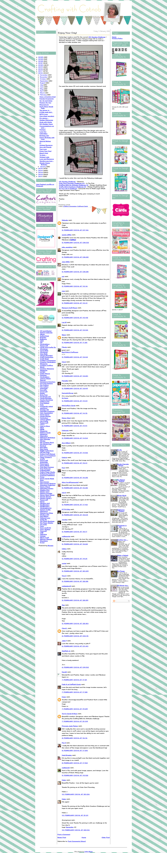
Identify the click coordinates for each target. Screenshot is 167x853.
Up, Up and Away (46, 101)
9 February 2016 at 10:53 (75, 775)
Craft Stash (44, 359)
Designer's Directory (47, 382)
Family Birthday (46, 398)
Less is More (45, 426)
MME (42, 429)
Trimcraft (43, 531)
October (43, 79)
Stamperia (44, 511)
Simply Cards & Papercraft (46, 499)
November (44, 77)
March (42, 93)
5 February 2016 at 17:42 (75, 504)
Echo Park (44, 395)
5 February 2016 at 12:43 (75, 357)
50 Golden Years (46, 124)
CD (41, 342)
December (44, 75)
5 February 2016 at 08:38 (75, 271)
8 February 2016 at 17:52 (75, 763)
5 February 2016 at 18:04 (75, 515)
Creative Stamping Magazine (47, 369)
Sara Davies (44, 482)
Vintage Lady (44, 157)
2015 (40, 168)
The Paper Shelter (46, 523)
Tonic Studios (45, 529)
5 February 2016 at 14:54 (75, 438)
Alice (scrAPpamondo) (70, 482)
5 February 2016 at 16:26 (75, 488)
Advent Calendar (46, 332)
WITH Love (44, 114)
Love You (43, 131)
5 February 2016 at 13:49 (75, 388)
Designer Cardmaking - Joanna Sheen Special (45, 377)
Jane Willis (66, 262)
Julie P (64, 640)
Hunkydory (44, 418)
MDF (42, 428)
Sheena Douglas (46, 493)
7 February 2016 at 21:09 (75, 721)
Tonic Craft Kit (45, 528)
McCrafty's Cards (68, 405)
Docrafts (43, 390)
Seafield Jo (66, 651)
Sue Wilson (44, 516)
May (42, 89)
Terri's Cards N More (69, 713)
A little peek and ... (46, 112)
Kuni (63, 467)
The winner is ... (45, 110)
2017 (40, 71)
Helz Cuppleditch (46, 413)
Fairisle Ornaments (47, 98)
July (41, 85)
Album (42, 334)
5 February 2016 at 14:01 (75, 401)
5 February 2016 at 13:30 (75, 376)
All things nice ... (123, 585)
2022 (41, 61)
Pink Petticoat (45, 469)
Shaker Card (44, 492)
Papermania (44, 464)
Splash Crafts (45, 510)
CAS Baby (43, 133)
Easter (42, 393)
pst (63, 276)
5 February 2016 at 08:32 (75, 257)
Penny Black (44, 465)
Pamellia (65, 381)
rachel (64, 563)
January (43, 166)
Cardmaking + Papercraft (45, 345)
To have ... (43, 155)
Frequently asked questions (46, 407)
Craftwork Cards (82, 206)
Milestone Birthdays (47, 437)
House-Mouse (45, 416)
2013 (40, 172)
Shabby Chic (45, 490)
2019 (40, 67)
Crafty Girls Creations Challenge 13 (72, 187)
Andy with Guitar (46, 122)
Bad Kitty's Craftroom (70, 352)
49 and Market (46, 331)
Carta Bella (44, 350)
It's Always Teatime (121, 480)
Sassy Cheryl (45, 487)
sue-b (64, 492)
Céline (64, 549)
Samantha (69, 827)
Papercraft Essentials (44, 461)
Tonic (42, 526)
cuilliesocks (66, 536)
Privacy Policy (117, 38)
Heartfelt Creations (47, 411)
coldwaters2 (66, 586)
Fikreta (64, 347)
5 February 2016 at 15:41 (74, 463)
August (43, 83)
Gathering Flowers (120, 510)
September (44, 81)
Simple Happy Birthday (45, 163)
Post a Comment (64, 834)
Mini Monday (45, 439)
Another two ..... (122, 540)
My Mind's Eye (45, 444)
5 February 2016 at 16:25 (75, 477)
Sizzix (42, 501)
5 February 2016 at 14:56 (75, 453)
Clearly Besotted (46, 355)
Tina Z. (64, 576)
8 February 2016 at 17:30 (75, 750)
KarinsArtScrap (67, 393)
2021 (40, 63)
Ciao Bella (44, 354)
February (43, 95)
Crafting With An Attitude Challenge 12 (73, 185)
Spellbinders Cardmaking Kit (45, 507)
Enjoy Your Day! (45, 151)
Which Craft (44, 537)
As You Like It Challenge (68, 188)
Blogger (50, 545)
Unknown (65, 430)
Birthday (43, 337)
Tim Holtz (43, 524)
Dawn (64, 697)
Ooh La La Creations (48, 455)
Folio (42, 405)
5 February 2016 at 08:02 (75, 242)
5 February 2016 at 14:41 (74, 425)
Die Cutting (44, 385)
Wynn (64, 335)
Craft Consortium (46, 357)
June (42, 87)
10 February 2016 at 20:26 (76, 794)
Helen (64, 780)
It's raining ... (44, 118)
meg (63, 291)
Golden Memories (46, 120)
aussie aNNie (67, 235)
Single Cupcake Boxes (123, 464)
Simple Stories (45, 496)
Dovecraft (43, 391)
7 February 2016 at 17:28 (75, 692)
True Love (43, 149)
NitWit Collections (47, 450)
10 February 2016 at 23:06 (76, 830)
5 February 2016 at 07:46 (75, 230)
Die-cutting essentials (44, 387)
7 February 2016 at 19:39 (75, 709)
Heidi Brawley (67, 755)
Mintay (42, 441)
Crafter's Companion (48, 360)
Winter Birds (121, 495)
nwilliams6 (66, 767)
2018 (40, 69)
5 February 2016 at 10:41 (75, 303)
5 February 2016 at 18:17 (74, 531)
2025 (41, 57)
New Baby (43, 447)
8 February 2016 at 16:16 (74, 738)
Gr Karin (65, 398)
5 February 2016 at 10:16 (75, 286)
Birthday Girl (44, 135)
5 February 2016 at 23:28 (75, 581)
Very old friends (45, 147)
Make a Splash (122, 555)
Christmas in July (122, 526)
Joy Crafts (44, 421)
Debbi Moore (45, 373)
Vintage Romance (46, 145)
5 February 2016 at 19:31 (74, 558)
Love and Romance (47, 159)
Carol (64, 362)
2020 (41, 65)
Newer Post (62, 837)
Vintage (43, 536)
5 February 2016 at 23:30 (75, 623)
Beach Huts (44, 153)
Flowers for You (45, 102)
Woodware (44, 541)
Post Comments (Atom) (77, 841)
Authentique (44, 336)
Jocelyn (65, 519)
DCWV (42, 372)
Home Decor (44, 414)
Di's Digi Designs (46, 383)
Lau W (64, 322)
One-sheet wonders (47, 116)
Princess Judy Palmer (70, 726)
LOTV (42, 424)
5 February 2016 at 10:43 (75, 317)
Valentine (43, 534)
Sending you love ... (47, 161)
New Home (44, 449)
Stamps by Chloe (46, 513)
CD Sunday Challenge (97, 37)
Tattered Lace (45, 518)
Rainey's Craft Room (69, 308)
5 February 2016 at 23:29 (75, 600)
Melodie (65, 220)
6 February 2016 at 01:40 (75, 646)
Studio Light (44, 514)
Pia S (64, 743)
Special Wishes (45, 141)
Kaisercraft (44, 423)
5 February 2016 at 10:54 (75, 330)
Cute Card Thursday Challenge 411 (72, 183)
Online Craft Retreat (47, 454)
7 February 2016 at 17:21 (74, 680)
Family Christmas (46, 400)
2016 (40, 73)
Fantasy (43, 129)
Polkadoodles (45, 470)
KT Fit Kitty (66, 509)
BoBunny (43, 339)
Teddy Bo (43, 519)
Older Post (106, 837)
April (42, 91)
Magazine (43, 431)
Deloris (64, 457)
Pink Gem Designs (47, 467)
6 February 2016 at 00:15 (75, 636)
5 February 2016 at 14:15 (74, 413)
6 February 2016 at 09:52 (75, 667)
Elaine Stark (66, 418)
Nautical (43, 446)
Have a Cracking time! (48, 97)
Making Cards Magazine (45, 433)
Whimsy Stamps (46, 539)
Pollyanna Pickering (47, 473)
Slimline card (45, 503)
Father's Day (44, 401)
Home (84, 837)
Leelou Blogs (88, 851)
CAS (42, 341)
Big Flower (121, 571)
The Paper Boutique (47, 521)
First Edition (44, 403)
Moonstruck (44, 104)
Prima (42, 477)
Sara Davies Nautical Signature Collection (47, 484)
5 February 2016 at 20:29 (75, 571)
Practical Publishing (47, 475)
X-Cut (42, 542)
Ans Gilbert (66, 443)
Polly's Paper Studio (47, 472)
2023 (41, 59)
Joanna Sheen (45, 419)
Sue (63, 605)
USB (41, 533)
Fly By (119, 450)
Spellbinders (44, 505)
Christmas (44, 352)
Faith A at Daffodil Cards (71, 684)
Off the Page (45, 452)
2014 (40, 170)
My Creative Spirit (47, 442)
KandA (64, 672)
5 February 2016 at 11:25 (74, 342)
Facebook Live (45, 396)
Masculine (44, 436)
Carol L (64, 628)
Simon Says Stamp (47, 495)
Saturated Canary (46, 488)
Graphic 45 (44, 409)
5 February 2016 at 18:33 (75, 544)
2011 (40, 176)
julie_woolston (67, 247)
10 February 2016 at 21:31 (75, 815)
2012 (40, 174)
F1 (40, 143)
